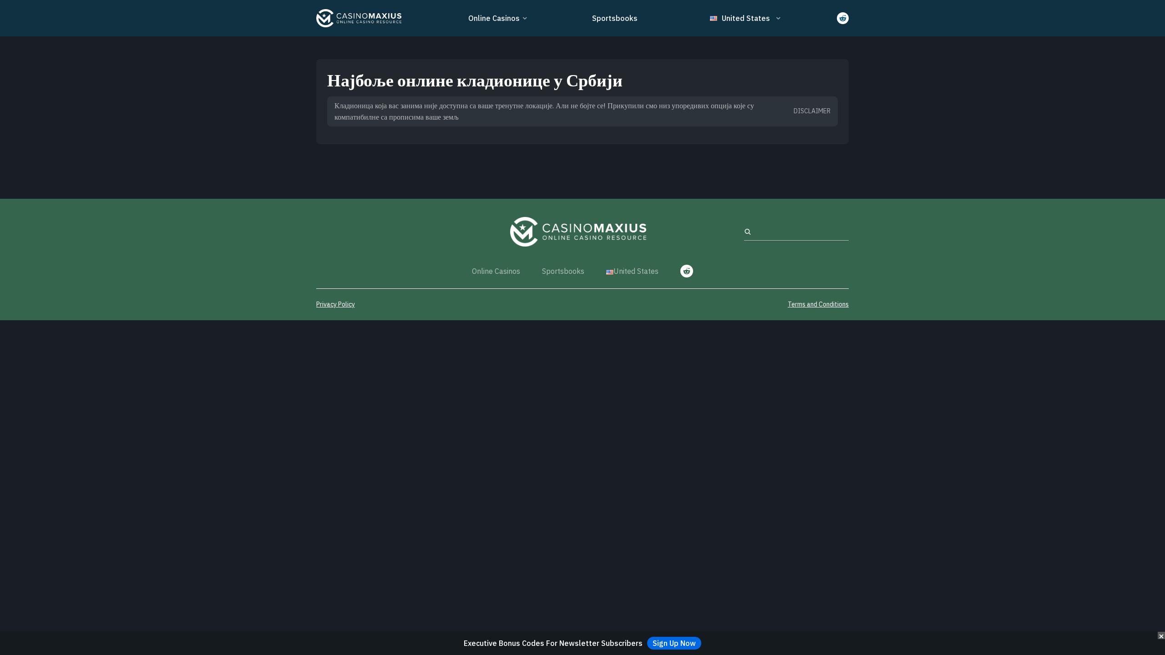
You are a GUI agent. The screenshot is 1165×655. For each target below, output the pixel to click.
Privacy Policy (335, 304)
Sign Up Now (674, 643)
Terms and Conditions (818, 304)
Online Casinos (494, 18)
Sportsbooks (615, 18)
